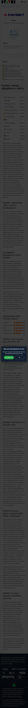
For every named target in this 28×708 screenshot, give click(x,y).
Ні (19, 357)
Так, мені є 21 (9, 357)
